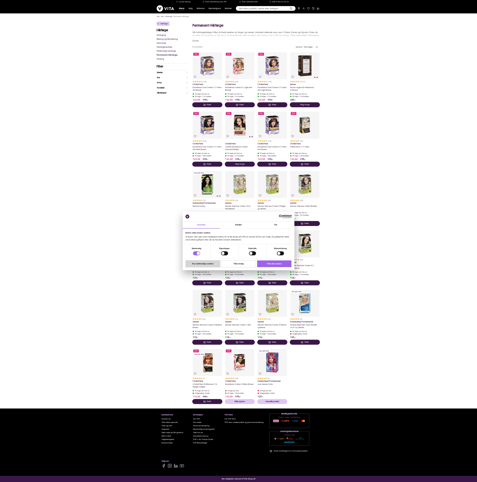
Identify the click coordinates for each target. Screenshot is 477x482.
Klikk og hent (240, 401)
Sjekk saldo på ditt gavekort (172, 432)
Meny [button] (181, 8)
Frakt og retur (167, 426)
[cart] (318, 8)
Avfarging (161, 35)
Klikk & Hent (166, 436)
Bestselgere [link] (215, 8)
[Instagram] (170, 465)
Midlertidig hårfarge (166, 51)
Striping (160, 59)
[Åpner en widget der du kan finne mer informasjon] (467, 471)
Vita (158, 16)
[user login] (303, 8)
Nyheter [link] (201, 8)
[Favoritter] (308, 8)
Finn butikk (197, 422)
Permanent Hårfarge (181, 16)
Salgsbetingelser (168, 439)
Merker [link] (228, 8)
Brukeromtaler (167, 443)
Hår (162, 16)
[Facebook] (164, 465)
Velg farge (305, 105)
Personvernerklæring (201, 426)
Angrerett (165, 429)
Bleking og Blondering (167, 39)
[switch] (224, 253)
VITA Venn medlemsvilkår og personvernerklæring (244, 422)
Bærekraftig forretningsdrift (204, 429)
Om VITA (196, 419)
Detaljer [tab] (238, 225)
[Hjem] (165, 8)
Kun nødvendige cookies (203, 264)
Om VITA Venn (230, 419)
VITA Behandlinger (200, 443)
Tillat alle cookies (274, 264)
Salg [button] (190, 8)
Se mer (195, 41)
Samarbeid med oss (200, 436)
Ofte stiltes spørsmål (170, 422)
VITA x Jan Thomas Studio (203, 439)
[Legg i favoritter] (195, 76)
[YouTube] (182, 465)
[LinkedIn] (176, 465)
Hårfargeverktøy (164, 47)
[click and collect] (313, 8)
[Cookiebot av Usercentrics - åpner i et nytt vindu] (281, 216)
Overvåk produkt (272, 401)
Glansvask (161, 43)
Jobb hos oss (198, 432)
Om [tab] (275, 225)
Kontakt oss (166, 419)
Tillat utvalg (239, 264)
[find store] (299, 8)
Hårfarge (168, 16)
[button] (291, 8)
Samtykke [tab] (201, 225)
